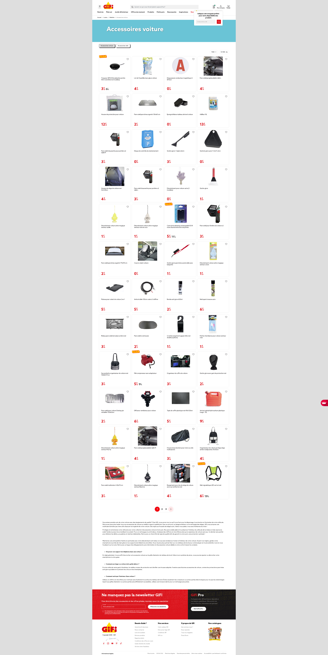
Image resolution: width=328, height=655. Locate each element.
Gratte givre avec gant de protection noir (213, 373)
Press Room (184, 635)
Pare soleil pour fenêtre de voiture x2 (211, 226)
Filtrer (223, 52)
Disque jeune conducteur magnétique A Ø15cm (180, 79)
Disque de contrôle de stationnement (146, 151)
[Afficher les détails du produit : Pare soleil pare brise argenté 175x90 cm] (114, 251)
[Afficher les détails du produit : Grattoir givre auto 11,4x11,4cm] (213, 139)
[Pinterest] (116, 643)
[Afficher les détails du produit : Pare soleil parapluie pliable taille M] (147, 436)
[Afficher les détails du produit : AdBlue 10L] (213, 103)
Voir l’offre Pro (198, 609)
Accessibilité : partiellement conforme (215, 653)
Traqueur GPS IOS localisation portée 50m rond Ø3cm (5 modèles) (113, 79)
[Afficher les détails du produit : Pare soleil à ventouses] (147, 324)
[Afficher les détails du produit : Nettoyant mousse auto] (213, 288)
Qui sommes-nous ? (187, 627)
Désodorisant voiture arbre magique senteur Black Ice (146, 486)
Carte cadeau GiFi (163, 627)
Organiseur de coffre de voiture (177, 373)
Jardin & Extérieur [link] (121, 12)
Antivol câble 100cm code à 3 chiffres (146, 299)
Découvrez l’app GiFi (164, 630)
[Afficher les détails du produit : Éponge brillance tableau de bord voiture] (180, 103)
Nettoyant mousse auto (207, 299)
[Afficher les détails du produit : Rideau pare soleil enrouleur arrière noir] (114, 324)
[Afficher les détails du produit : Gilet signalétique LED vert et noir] (213, 473)
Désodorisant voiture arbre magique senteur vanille (113, 226)
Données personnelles (183, 653)
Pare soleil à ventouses (141, 336)
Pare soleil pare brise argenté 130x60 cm (147, 114)
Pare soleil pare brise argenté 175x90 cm (114, 263)
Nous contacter (139, 630)
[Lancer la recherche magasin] (219, 22)
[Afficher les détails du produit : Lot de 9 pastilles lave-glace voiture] (147, 66)
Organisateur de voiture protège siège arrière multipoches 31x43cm (212, 449)
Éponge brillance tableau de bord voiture (180, 114)
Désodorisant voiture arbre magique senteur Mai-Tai (113, 449)
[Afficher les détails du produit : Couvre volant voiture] (147, 251)
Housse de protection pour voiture (112, 114)
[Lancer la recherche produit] (132, 7)
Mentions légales (170, 653)
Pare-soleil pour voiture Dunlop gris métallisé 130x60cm (112, 411)
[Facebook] (103, 643)
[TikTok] (121, 643)
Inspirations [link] (183, 12)
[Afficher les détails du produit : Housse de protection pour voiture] (114, 103)
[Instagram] (108, 643)
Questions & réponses (141, 627)
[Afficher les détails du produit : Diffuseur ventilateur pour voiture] (147, 398)
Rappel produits (139, 638)
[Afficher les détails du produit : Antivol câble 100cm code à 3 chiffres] (147, 288)
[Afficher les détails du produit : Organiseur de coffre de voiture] (180, 361)
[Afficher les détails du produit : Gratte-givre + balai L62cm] (180, 139)
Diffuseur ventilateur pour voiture (145, 411)
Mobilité (111, 17)
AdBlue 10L (203, 114)
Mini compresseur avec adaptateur (145, 373)
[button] (214, 7)
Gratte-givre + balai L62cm (175, 151)
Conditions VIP (162, 632)
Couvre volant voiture (141, 263)
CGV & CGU (159, 653)
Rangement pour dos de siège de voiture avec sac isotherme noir (180, 486)
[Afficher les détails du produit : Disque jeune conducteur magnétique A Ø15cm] (180, 66)
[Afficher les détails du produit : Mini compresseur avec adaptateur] (147, 361)
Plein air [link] (109, 12)
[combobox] (164, 7)
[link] (150, 14)
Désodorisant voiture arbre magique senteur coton (211, 264)
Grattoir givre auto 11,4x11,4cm (210, 151)
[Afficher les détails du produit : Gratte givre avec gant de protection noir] (213, 361)
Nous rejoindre (185, 630)
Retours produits (140, 635)
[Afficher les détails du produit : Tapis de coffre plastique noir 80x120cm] (180, 398)
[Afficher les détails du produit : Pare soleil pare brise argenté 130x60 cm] (147, 103)
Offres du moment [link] (138, 12)
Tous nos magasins (187, 632)
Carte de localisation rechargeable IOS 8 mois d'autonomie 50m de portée (180, 226)
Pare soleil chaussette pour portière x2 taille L (146, 189)
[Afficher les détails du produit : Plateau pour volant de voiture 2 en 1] (114, 288)
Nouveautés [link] (171, 12)
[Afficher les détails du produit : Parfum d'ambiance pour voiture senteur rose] (213, 324)
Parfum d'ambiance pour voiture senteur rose (213, 337)
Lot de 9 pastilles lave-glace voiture (145, 78)
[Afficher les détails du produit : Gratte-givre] (213, 176)
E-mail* (104, 604)
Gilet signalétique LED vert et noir (210, 485)
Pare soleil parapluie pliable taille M (145, 448)
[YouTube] (112, 643)
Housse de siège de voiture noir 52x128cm (111, 189)
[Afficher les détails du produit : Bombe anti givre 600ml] (180, 288)
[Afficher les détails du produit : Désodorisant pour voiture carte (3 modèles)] (180, 176)
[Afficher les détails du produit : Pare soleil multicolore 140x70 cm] (114, 473)
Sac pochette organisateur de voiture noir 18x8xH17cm (114, 374)
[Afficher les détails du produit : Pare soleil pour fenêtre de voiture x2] (213, 213)
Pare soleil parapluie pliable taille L (210, 78)
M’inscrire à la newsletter (158, 607)
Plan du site (151, 653)
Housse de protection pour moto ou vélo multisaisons (180, 449)
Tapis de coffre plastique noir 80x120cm (180, 411)
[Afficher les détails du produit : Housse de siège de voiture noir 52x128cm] (114, 176)
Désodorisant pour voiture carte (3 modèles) (178, 189)
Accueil (99, 17)
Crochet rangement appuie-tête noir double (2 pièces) (178, 337)
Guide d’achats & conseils (142, 644)
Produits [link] (151, 12)
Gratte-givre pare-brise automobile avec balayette (180, 264)
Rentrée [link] (100, 12)
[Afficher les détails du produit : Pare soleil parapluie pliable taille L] (213, 66)
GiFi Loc (160, 635)
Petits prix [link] (161, 12)
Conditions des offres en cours (144, 641)
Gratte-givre (204, 188)
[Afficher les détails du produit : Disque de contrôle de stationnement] (147, 139)
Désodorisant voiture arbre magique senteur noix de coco (146, 226)
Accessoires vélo (123, 46)
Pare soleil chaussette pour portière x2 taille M (113, 152)
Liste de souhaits (140, 632)
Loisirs (105, 17)
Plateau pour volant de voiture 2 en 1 (113, 299)
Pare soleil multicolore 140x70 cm (112, 485)
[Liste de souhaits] (127, 59)
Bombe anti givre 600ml (174, 299)
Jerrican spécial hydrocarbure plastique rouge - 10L (212, 411)
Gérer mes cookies (196, 653)
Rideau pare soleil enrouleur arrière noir (113, 336)
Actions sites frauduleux (142, 646)
